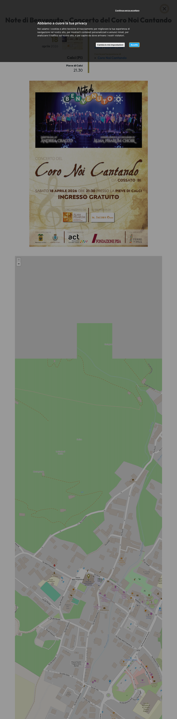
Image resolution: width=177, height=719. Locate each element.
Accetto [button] (134, 45)
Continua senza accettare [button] (127, 10)
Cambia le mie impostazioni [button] (110, 45)
